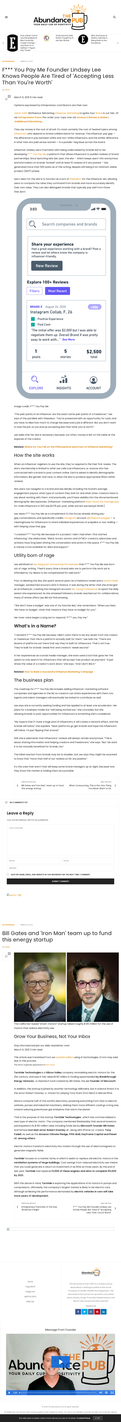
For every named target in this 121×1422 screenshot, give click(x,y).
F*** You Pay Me (36, 154)
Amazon (82, 117)
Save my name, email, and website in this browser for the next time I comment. (51, 875)
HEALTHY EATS (30, 1296)
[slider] (58, 1392)
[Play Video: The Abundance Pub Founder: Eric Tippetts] (60, 1362)
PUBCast (30, 1301)
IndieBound (21, 121)
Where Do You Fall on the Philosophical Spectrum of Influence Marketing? (68, 447)
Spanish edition (64, 1057)
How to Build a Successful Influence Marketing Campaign (58, 671)
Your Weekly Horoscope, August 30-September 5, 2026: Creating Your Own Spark (100, 40)
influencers (20, 133)
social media (110, 580)
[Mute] (100, 1392)
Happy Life (30, 1291)
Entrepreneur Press (29, 117)
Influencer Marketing (67, 113)
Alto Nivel (50, 1064)
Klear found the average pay (102, 501)
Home (30, 1281)
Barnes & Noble (98, 117)
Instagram (70, 518)
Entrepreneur (8, 61)
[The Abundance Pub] (61, 17)
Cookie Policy (83, 1418)
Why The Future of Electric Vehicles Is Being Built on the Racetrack (64, 39)
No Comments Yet (19, 802)
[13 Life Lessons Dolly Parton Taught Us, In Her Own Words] (11, 38)
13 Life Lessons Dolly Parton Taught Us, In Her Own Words (29, 38)
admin (7, 90)
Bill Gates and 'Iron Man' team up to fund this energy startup (57, 936)
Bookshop (36, 121)
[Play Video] (9, 1392)
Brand (98, 113)
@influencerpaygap (98, 518)
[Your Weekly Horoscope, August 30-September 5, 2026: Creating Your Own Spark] (83, 40)
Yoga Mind (30, 1286)
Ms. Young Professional (85, 589)
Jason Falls (20, 113)
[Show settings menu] (106, 1392)
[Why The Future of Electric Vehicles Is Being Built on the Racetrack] (48, 39)
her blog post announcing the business (55, 564)
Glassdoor (75, 179)
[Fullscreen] (112, 1392)
